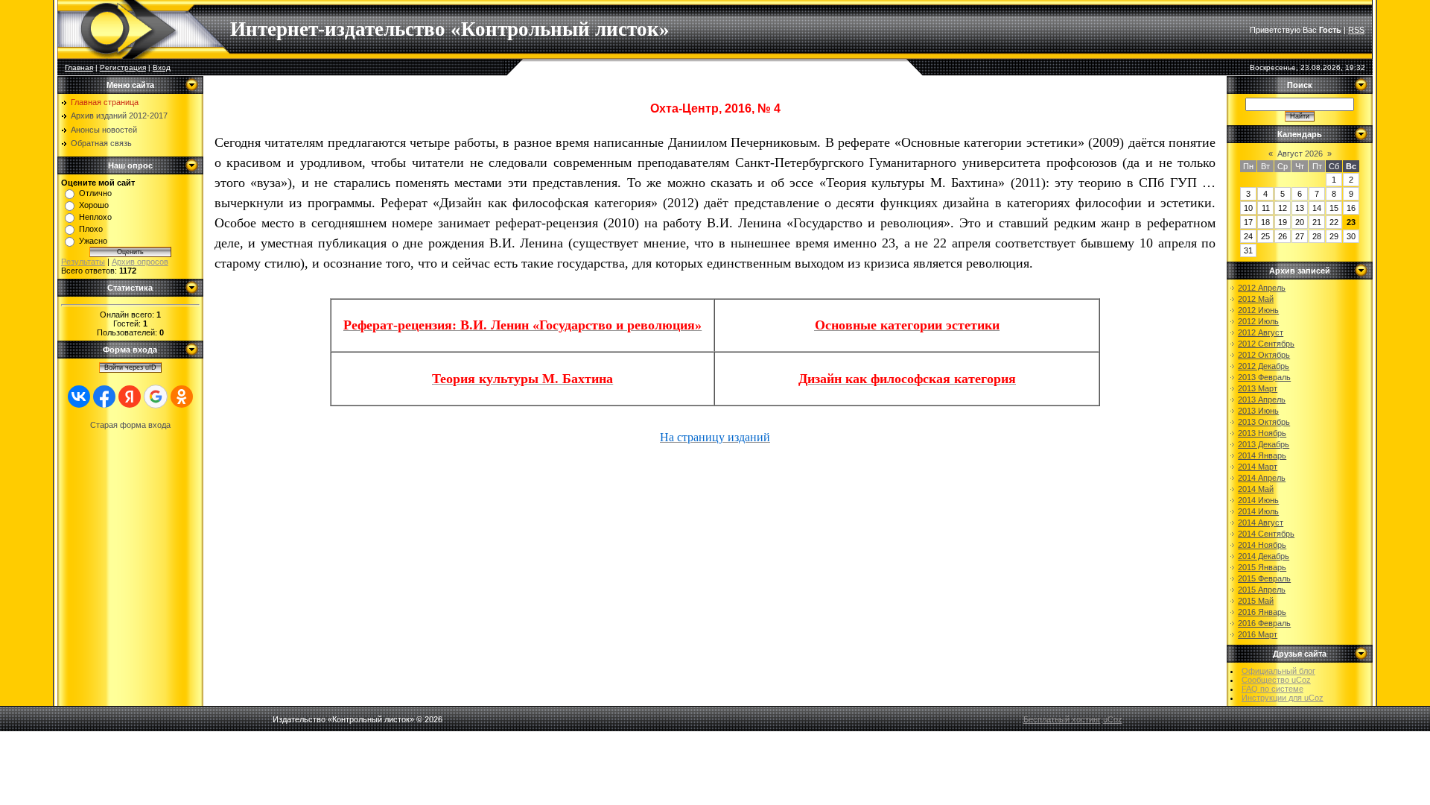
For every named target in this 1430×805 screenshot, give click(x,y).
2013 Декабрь (1263, 444)
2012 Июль (1258, 321)
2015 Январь (1262, 567)
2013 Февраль (1264, 377)
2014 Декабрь (1263, 556)
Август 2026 (1300, 153)
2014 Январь (1262, 455)
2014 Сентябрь (1266, 533)
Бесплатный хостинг (1062, 719)
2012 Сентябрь (1266, 343)
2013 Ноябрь (1262, 433)
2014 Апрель (1262, 477)
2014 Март (1257, 466)
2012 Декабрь (1263, 366)
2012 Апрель (1262, 287)
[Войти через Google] (156, 396)
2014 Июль (1258, 511)
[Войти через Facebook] (104, 396)
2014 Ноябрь (1262, 544)
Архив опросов (140, 261)
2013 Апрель (1262, 399)
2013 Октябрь (1264, 421)
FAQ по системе (1272, 688)
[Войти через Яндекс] (129, 396)
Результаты (83, 261)
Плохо (91, 228)
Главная (79, 67)
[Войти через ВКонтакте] (79, 396)
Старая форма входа (130, 424)
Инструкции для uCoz (1282, 697)
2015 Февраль (1264, 578)
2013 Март (1257, 388)
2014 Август (1260, 522)
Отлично (95, 193)
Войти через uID (130, 367)
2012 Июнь (1258, 310)
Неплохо (95, 216)
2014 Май (1256, 488)
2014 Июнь (1258, 500)
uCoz (1112, 719)
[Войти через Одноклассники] (182, 396)
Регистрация (123, 67)
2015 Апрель (1262, 589)
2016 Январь (1262, 611)
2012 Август (1260, 332)
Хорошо (94, 205)
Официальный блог (1278, 670)
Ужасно (93, 240)
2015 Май (1256, 600)
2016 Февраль (1264, 623)
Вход (162, 67)
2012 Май (1256, 298)
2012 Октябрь (1264, 354)
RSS (1356, 29)
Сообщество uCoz (1276, 679)
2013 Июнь (1258, 410)
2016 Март (1257, 634)
